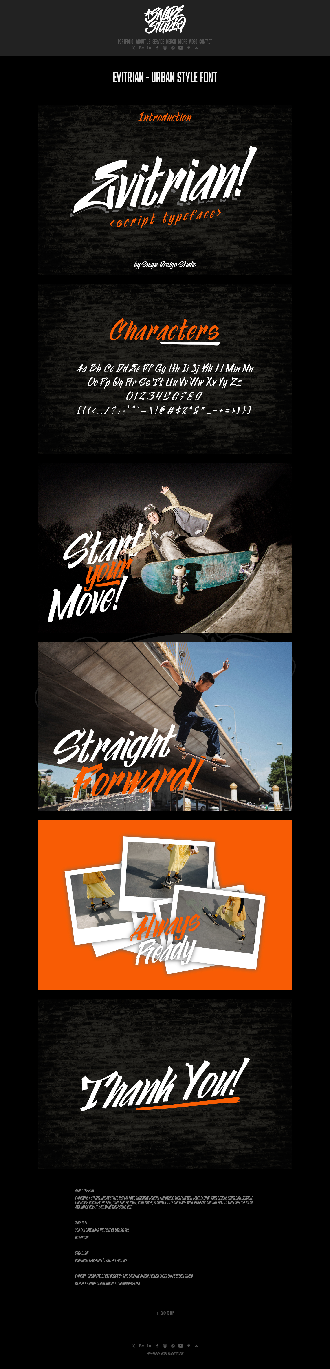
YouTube (122, 1260)
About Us (143, 41)
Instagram (81, 1260)
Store (182, 41)
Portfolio (125, 41)
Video (193, 41)
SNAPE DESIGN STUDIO (172, 1353)
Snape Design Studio (180, 1275)
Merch (171, 41)
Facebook (96, 1260)
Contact (205, 41)
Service (158, 41)
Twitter (109, 1260)
